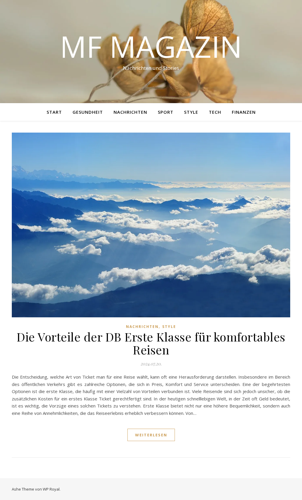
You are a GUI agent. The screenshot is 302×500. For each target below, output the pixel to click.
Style (191, 112)
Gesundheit (88, 112)
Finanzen (244, 112)
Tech (215, 112)
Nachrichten (130, 112)
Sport (165, 112)
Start (54, 112)
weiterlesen (151, 435)
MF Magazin (151, 46)
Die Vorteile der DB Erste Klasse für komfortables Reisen (151, 343)
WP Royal (51, 489)
